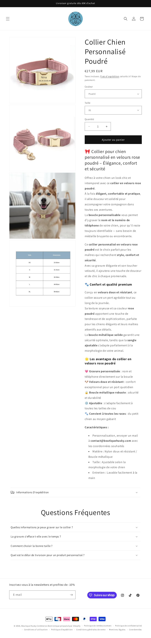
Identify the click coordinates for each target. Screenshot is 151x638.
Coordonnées (135, 629)
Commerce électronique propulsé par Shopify (58, 626)
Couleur (89, 86)
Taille (87, 102)
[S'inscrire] (71, 594)
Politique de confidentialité (128, 625)
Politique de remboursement (97, 625)
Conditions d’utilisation (36, 629)
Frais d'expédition (109, 76)
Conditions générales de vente (90, 629)
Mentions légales (117, 629)
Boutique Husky (28, 626)
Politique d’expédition (62, 629)
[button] (8, 19)
